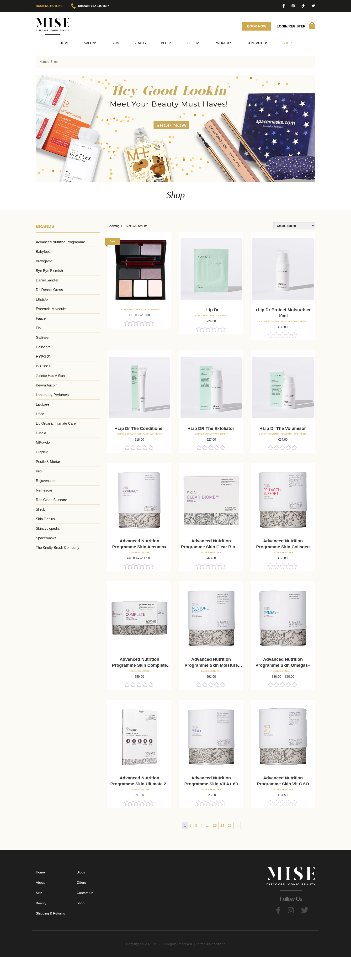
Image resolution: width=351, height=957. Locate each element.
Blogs (166, 43)
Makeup (155, 309)
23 (215, 825)
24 (222, 825)
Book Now (256, 26)
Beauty (41, 903)
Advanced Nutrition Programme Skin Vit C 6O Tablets (283, 784)
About (40, 882)
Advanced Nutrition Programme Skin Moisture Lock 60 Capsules (211, 665)
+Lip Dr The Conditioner (139, 428)
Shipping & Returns (50, 913)
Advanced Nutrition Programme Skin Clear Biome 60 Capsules (211, 547)
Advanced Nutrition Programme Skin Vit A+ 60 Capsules (211, 784)
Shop (287, 43)
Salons (90, 43)
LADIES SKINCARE (204, 315)
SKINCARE (286, 321)
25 (230, 825)
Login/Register (291, 26)
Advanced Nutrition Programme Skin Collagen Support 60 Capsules (283, 547)
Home (64, 43)
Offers (193, 43)
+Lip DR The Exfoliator (211, 428)
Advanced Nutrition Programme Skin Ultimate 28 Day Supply (139, 784)
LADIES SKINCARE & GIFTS (134, 309)
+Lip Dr (211, 309)
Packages (223, 43)
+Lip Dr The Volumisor (283, 428)
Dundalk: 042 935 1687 (93, 6)
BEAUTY (140, 43)
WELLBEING (221, 315)
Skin (115, 43)
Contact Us (257, 43)
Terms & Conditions (210, 944)
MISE (158, 944)
